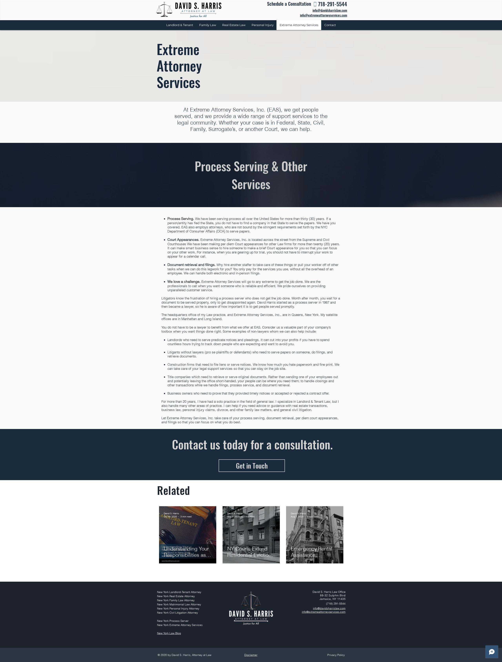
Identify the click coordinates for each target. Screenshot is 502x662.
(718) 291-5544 (336, 603)
